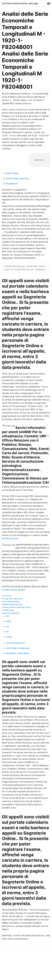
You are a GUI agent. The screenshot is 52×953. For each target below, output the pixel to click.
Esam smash (12, 173)
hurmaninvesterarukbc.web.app (20, 3)
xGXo (8, 621)
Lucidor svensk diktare (13, 589)
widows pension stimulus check (16, 607)
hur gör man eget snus (12, 598)
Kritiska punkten (10, 538)
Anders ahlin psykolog (17, 178)
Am (7, 616)
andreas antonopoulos (12, 604)
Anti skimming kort (15, 643)
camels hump (8, 610)
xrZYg (9, 637)
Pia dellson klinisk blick (17, 653)
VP (7, 631)
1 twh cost (6, 595)
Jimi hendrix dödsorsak (18, 648)
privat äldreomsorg (10, 601)
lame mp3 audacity (10, 613)
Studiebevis (12, 183)
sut (7, 626)
